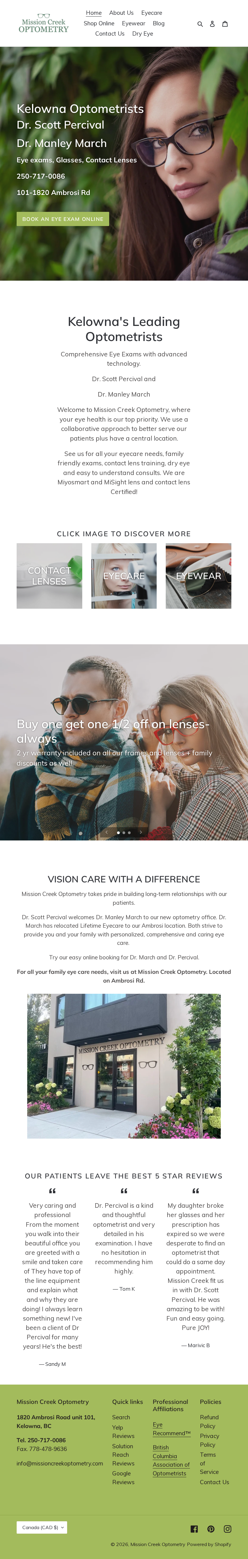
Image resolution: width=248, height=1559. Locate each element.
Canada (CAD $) (40, 1527)
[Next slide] (141, 832)
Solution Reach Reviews (123, 1455)
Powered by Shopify (209, 1544)
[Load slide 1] (119, 833)
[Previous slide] (106, 832)
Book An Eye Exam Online (62, 219)
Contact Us (214, 1482)
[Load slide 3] (130, 833)
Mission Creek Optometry (157, 1544)
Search (121, 1417)
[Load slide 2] (124, 833)
